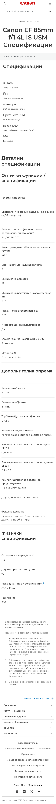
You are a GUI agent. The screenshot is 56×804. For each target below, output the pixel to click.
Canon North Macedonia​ (26, 785)
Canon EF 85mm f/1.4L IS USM (17, 56)
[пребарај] (4, 3)
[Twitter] (31, 791)
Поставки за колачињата (28, 776)
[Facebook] (17, 791)
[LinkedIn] (24, 791)
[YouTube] (39, 791)
